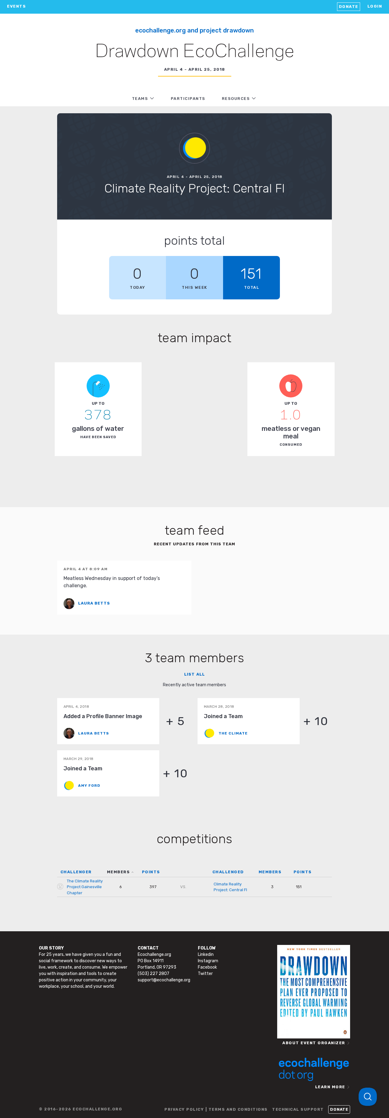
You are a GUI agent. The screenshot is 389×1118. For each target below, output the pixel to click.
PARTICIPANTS (188, 98)
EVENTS (16, 6)
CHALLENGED (228, 872)
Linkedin (206, 954)
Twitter (205, 973)
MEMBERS (118, 872)
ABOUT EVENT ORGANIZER (313, 1043)
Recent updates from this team (194, 544)
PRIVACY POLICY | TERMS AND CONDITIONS (216, 1109)
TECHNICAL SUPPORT (298, 1109)
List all (194, 674)
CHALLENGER (76, 872)
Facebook (207, 967)
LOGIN (374, 6)
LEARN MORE (330, 1087)
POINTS (151, 872)
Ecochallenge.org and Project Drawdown (194, 30)
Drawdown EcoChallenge (194, 51)
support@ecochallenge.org (164, 980)
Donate (348, 6)
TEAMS (140, 98)
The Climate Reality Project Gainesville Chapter (85, 887)
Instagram (208, 960)
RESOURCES (236, 98)
